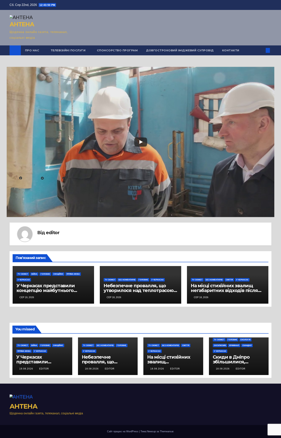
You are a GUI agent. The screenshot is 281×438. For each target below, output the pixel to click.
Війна (34, 274)
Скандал (247, 345)
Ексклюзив (220, 345)
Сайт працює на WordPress (123, 431)
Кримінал (234, 345)
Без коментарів (127, 280)
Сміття (229, 280)
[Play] (140, 142)
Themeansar (166, 431)
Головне (45, 274)
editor (52, 232)
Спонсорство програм (117, 50)
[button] (261, 50)
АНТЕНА (22, 24)
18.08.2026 (92, 368)
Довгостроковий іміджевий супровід (180, 50)
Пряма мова (73, 274)
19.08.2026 (26, 368)
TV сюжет (23, 274)
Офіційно (58, 274)
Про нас (32, 50)
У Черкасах (24, 280)
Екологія (245, 340)
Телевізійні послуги (68, 50)
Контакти (230, 50)
